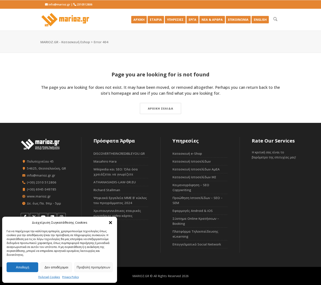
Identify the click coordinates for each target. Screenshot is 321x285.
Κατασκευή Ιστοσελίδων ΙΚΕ (194, 177)
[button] (110, 222)
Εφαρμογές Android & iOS (193, 210)
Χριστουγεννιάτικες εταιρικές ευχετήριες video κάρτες (117, 213)
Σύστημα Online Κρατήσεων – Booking (196, 221)
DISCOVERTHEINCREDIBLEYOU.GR (119, 153)
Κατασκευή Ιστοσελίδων (192, 161)
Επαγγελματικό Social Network (197, 244)
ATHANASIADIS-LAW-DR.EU (114, 182)
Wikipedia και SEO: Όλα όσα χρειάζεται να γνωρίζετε (115, 171)
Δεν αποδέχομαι (56, 267)
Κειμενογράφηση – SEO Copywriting (191, 187)
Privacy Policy (70, 277)
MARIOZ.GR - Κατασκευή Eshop (65, 42)
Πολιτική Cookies (49, 277)
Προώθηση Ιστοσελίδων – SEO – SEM (198, 200)
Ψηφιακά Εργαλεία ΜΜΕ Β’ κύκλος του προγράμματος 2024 (120, 200)
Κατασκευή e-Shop (187, 153)
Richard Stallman (106, 190)
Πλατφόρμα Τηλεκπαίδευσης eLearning (195, 234)
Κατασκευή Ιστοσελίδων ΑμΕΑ (196, 169)
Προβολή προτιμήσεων (93, 267)
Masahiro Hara (105, 161)
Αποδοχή (22, 267)
